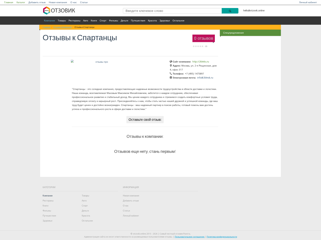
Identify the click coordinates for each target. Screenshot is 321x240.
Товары (62, 20)
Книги (94, 20)
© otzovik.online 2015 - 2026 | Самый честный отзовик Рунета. (161, 234)
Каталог (21, 2)
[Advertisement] (251, 90)
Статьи (84, 2)
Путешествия (138, 20)
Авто (85, 20)
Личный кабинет (308, 2)
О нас (73, 2)
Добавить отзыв (36, 2)
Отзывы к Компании (62, 27)
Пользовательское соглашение (190, 237)
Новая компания (58, 2)
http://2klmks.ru (200, 61)
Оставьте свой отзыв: (145, 120)
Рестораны (74, 20)
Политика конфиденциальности (222, 237)
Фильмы (113, 20)
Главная (8, 2)
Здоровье (164, 20)
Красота (152, 20)
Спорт (103, 20)
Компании (49, 20)
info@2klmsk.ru (205, 77)
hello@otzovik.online (253, 10)
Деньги (124, 20)
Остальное (178, 20)
